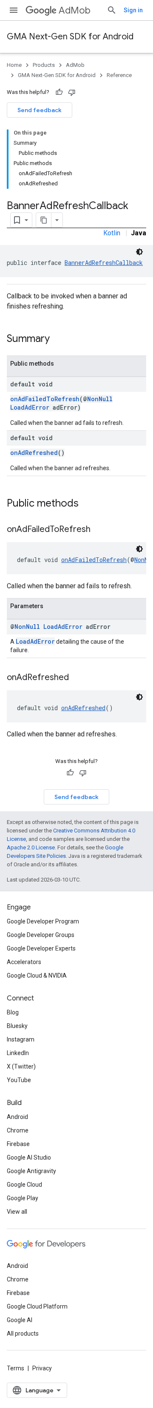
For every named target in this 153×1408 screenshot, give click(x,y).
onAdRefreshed (34, 453)
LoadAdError (29, 407)
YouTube (19, 1080)
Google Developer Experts (41, 948)
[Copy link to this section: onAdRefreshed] (77, 678)
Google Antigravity (31, 1171)
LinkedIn (18, 1053)
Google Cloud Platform (37, 1306)
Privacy (42, 1368)
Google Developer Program (43, 921)
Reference (119, 75)
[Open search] (112, 10)
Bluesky (17, 1025)
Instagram (20, 1039)
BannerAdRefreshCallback (104, 263)
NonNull (100, 399)
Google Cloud (24, 1184)
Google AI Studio (29, 1157)
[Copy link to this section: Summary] (58, 339)
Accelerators (24, 962)
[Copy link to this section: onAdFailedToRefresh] (99, 530)
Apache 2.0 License (31, 847)
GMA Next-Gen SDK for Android (70, 36)
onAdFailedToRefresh (44, 399)
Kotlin (111, 233)
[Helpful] (59, 92)
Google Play (22, 1198)
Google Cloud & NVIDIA (37, 975)
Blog (13, 1012)
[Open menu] (13, 10)
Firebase (18, 1144)
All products (23, 1333)
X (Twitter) (21, 1066)
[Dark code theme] (139, 252)
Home (14, 65)
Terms (15, 1368)
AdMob (75, 10)
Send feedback (39, 110)
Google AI (19, 1320)
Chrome (17, 1130)
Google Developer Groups (40, 934)
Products (44, 65)
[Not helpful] (71, 92)
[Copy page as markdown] (43, 220)
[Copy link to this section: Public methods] (87, 504)
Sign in (133, 10)
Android (17, 1116)
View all (17, 1211)
